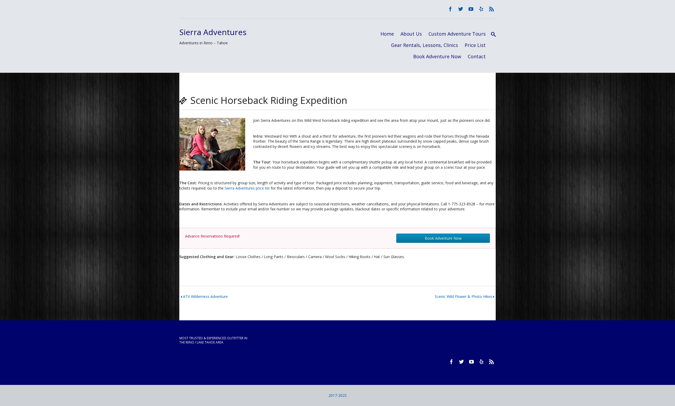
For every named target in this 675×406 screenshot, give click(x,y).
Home (387, 34)
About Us (411, 34)
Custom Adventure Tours (457, 34)
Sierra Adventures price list (247, 188)
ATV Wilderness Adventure (205, 296)
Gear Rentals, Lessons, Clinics (424, 45)
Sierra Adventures (213, 32)
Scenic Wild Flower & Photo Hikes (463, 296)
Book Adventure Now (437, 56)
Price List (475, 45)
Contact (477, 56)
